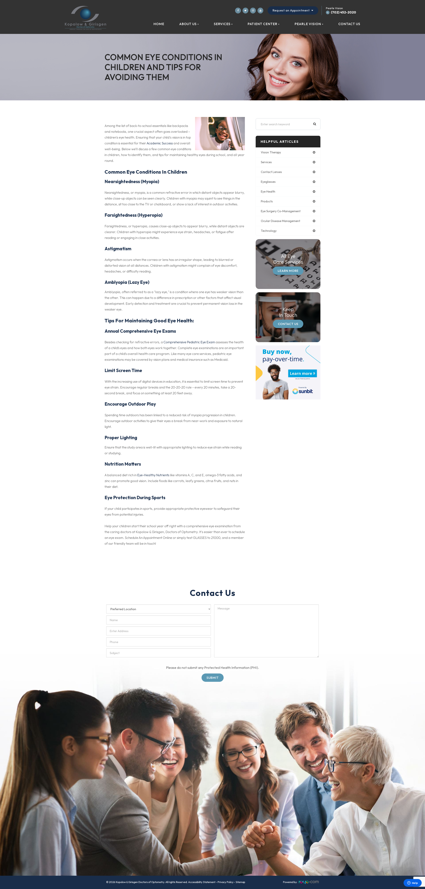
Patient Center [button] (262, 24)
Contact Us (349, 24)
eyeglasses (268, 182)
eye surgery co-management (280, 211)
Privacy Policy (225, 882)
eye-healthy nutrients (153, 475)
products (267, 201)
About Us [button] (188, 24)
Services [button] (222, 24)
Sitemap (240, 882)
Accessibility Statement (201, 882)
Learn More (288, 271)
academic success (160, 143)
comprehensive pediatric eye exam (189, 342)
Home (158, 24)
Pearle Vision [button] (308, 24)
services (266, 162)
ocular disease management (280, 221)
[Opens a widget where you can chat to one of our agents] (412, 883)
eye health (268, 191)
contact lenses (271, 172)
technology (269, 231)
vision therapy (271, 152)
